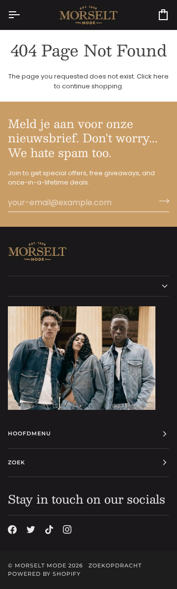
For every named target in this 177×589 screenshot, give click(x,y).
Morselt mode (40, 565)
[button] (88, 286)
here (161, 76)
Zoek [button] (16, 462)
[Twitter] (31, 529)
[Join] (161, 201)
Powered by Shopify (44, 573)
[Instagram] (67, 529)
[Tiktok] (49, 529)
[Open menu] (22, 15)
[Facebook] (12, 529)
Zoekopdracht (115, 565)
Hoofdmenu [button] (29, 433)
